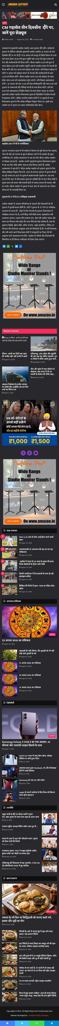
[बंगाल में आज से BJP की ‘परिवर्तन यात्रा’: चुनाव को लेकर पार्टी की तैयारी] (49, 842)
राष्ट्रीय (4, 22)
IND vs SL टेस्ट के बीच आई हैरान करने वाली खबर (36, 539)
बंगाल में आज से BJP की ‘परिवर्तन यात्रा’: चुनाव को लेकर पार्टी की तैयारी (20, 840)
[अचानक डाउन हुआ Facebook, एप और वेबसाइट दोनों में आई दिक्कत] (9, 772)
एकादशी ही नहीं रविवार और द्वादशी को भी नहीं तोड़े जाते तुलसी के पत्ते (36, 652)
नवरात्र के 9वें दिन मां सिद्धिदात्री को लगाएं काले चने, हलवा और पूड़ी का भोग (27, 919)
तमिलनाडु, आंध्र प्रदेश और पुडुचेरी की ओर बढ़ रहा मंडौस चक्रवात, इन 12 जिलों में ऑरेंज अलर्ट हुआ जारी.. (44, 356)
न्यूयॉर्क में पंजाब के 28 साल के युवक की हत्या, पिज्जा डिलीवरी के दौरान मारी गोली (36, 563)
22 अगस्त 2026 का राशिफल (16, 640)
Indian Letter (8, 39)
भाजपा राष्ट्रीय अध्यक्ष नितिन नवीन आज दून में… (20, 826)
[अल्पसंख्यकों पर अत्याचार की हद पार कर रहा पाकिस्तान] (9, 553)
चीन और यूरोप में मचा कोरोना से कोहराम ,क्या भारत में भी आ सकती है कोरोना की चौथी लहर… (43, 371)
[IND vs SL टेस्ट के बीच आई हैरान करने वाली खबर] (9, 541)
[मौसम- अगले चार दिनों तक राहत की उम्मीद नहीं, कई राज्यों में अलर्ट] (15, 343)
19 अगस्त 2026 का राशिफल (30, 687)
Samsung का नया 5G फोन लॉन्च (32, 780)
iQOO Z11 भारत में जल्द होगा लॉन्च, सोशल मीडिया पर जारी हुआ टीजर (35, 757)
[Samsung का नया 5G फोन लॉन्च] (9, 784)
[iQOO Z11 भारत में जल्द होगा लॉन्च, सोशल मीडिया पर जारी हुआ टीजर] (9, 760)
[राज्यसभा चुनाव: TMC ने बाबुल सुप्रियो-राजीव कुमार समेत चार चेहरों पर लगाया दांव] (49, 855)
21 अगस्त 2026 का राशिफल (30, 663)
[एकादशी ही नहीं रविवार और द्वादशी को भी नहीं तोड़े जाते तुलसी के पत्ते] (9, 655)
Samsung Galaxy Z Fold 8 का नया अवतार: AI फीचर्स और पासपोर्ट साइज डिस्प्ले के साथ (26, 744)
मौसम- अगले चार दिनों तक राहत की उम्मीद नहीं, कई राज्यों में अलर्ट (14, 355)
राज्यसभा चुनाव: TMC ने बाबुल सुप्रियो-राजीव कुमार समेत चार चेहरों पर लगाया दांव (19, 852)
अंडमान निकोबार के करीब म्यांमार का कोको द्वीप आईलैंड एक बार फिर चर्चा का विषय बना (15, 387)
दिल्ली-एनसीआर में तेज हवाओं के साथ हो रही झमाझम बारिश (36, 575)
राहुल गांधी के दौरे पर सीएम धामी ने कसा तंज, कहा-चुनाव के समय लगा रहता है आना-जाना (20, 816)
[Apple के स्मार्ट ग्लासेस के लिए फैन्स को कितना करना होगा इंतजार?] (9, 796)
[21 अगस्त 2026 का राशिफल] (9, 667)
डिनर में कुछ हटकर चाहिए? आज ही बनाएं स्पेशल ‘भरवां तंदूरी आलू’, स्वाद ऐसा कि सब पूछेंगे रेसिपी (37, 995)
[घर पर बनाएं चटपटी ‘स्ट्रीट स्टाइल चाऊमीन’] (9, 985)
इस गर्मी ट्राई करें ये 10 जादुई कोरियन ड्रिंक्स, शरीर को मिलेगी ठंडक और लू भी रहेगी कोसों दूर (37, 957)
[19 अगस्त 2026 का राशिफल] (9, 691)
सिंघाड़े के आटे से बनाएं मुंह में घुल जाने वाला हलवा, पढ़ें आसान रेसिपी (36, 933)
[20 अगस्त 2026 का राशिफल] (9, 679)
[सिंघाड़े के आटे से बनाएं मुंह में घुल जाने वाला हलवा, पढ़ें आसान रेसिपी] (9, 935)
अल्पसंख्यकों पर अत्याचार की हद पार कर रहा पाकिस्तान (36, 551)
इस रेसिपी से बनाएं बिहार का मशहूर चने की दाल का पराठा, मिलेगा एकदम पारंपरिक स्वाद (37, 945)
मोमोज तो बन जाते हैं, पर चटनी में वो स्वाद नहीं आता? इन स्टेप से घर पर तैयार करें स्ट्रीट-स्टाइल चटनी (37, 970)
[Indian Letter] (18, 4)
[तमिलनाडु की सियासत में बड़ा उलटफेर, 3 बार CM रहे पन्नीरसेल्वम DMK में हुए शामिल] (49, 867)
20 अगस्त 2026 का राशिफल (30, 675)
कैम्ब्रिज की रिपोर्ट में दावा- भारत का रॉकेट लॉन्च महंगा (36, 587)
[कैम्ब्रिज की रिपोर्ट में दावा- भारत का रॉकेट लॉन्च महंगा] (9, 590)
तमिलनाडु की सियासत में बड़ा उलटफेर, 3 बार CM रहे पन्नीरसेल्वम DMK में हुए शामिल (21, 864)
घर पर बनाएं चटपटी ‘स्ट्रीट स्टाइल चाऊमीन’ (35, 981)
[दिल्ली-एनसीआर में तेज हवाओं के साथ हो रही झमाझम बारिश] (9, 577)
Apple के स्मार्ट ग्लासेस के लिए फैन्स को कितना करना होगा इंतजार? (37, 794)
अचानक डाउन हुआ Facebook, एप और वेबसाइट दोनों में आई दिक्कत (37, 769)
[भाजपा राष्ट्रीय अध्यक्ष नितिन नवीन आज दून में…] (49, 830)
